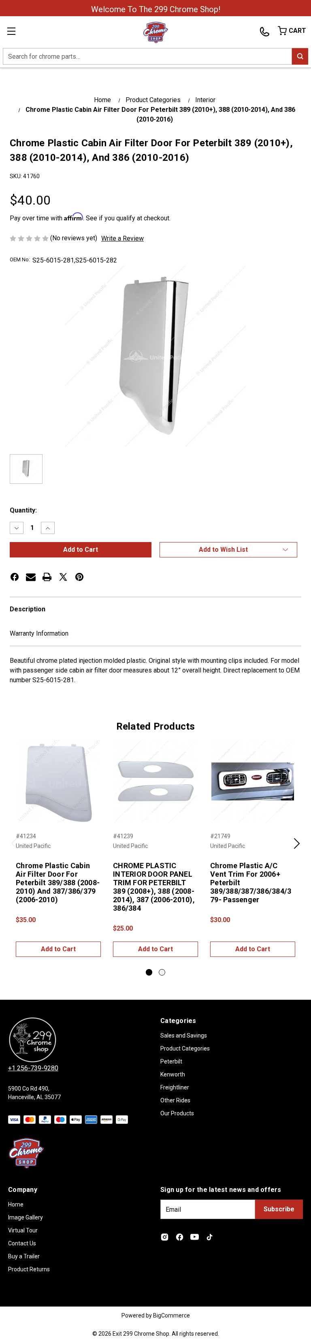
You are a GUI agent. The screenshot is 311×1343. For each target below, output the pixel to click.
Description (27, 609)
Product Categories (185, 1048)
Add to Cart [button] (58, 949)
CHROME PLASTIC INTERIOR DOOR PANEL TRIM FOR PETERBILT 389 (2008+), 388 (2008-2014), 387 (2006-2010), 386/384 (154, 886)
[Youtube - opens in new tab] (194, 1237)
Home (15, 1204)
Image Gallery (25, 1217)
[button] (228, 549)
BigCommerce (171, 1315)
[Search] (300, 56)
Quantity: (23, 510)
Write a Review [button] (122, 238)
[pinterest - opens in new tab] (79, 577)
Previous (14, 848)
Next (296, 848)
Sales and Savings (183, 1035)
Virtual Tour (23, 1230)
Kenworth (172, 1074)
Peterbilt (171, 1061)
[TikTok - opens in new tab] (209, 1237)
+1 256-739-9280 (33, 1068)
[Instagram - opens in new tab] (164, 1237)
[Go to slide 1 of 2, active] (149, 972)
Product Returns (29, 1269)
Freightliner (174, 1087)
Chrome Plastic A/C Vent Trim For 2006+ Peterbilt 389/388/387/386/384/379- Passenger (250, 882)
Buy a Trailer (24, 1256)
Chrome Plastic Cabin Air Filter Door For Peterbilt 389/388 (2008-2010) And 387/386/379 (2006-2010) (58, 882)
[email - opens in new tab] (31, 577)
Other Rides (175, 1100)
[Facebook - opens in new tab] (179, 1237)
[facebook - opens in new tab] (14, 577)
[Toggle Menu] (16, 32)
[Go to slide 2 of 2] (162, 972)
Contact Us (22, 1243)
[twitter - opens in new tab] (63, 577)
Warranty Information (39, 633)
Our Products (177, 1113)
